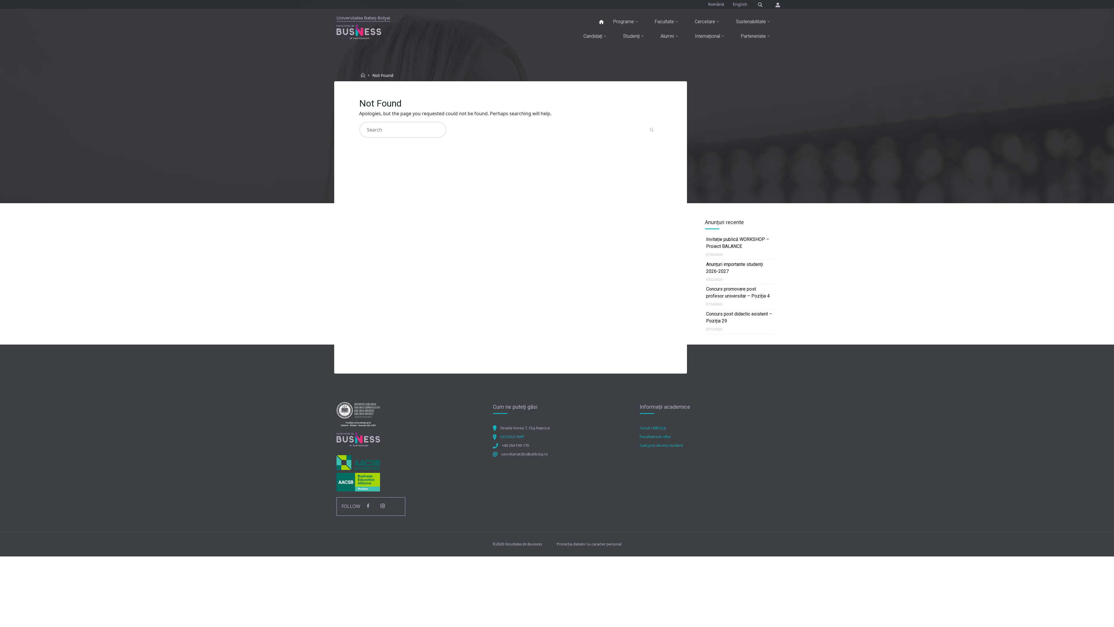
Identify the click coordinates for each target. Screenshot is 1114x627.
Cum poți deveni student (661, 445)
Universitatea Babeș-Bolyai (363, 18)
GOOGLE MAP (512, 436)
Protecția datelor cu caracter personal (589, 544)
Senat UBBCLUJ (653, 427)
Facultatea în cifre (655, 436)
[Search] (760, 4)
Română (716, 4)
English (740, 4)
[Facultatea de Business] (359, 31)
